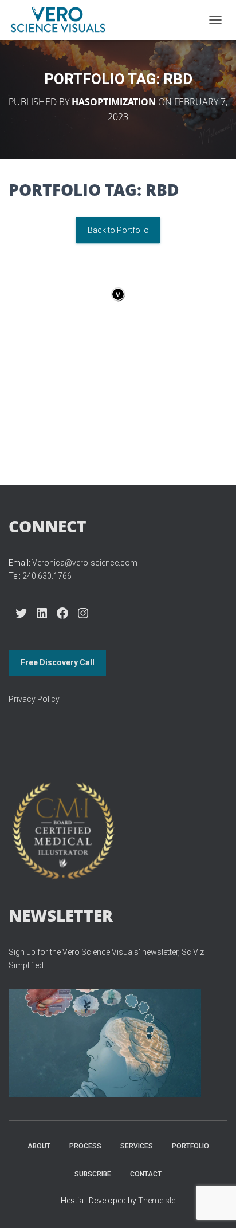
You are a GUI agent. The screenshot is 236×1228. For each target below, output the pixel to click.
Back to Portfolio (118, 230)
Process (85, 1146)
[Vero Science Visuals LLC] (62, 20)
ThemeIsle (156, 1200)
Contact (146, 1174)
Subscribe (92, 1174)
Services (136, 1146)
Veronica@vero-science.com (84, 562)
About (38, 1146)
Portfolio (190, 1146)
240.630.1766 (47, 576)
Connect (47, 526)
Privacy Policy (34, 699)
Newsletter (61, 915)
